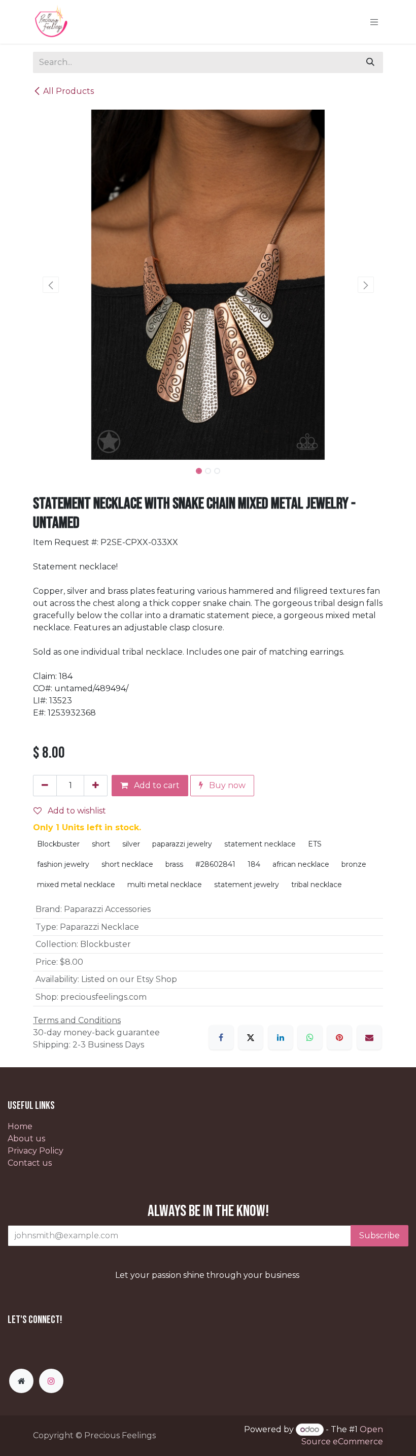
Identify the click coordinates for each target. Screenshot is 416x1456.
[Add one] (96, 785)
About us (26, 1138)
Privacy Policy (35, 1151)
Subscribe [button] (379, 1235)
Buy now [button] (226, 785)
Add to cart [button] (156, 785)
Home (20, 1126)
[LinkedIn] (280, 1037)
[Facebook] (221, 1037)
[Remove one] (45, 785)
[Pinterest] (339, 1037)
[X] (250, 1037)
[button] (50, 285)
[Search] (370, 62)
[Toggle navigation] (374, 22)
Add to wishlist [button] (76, 811)
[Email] (369, 1037)
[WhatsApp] (310, 1037)
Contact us (30, 1163)
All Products (68, 91)
